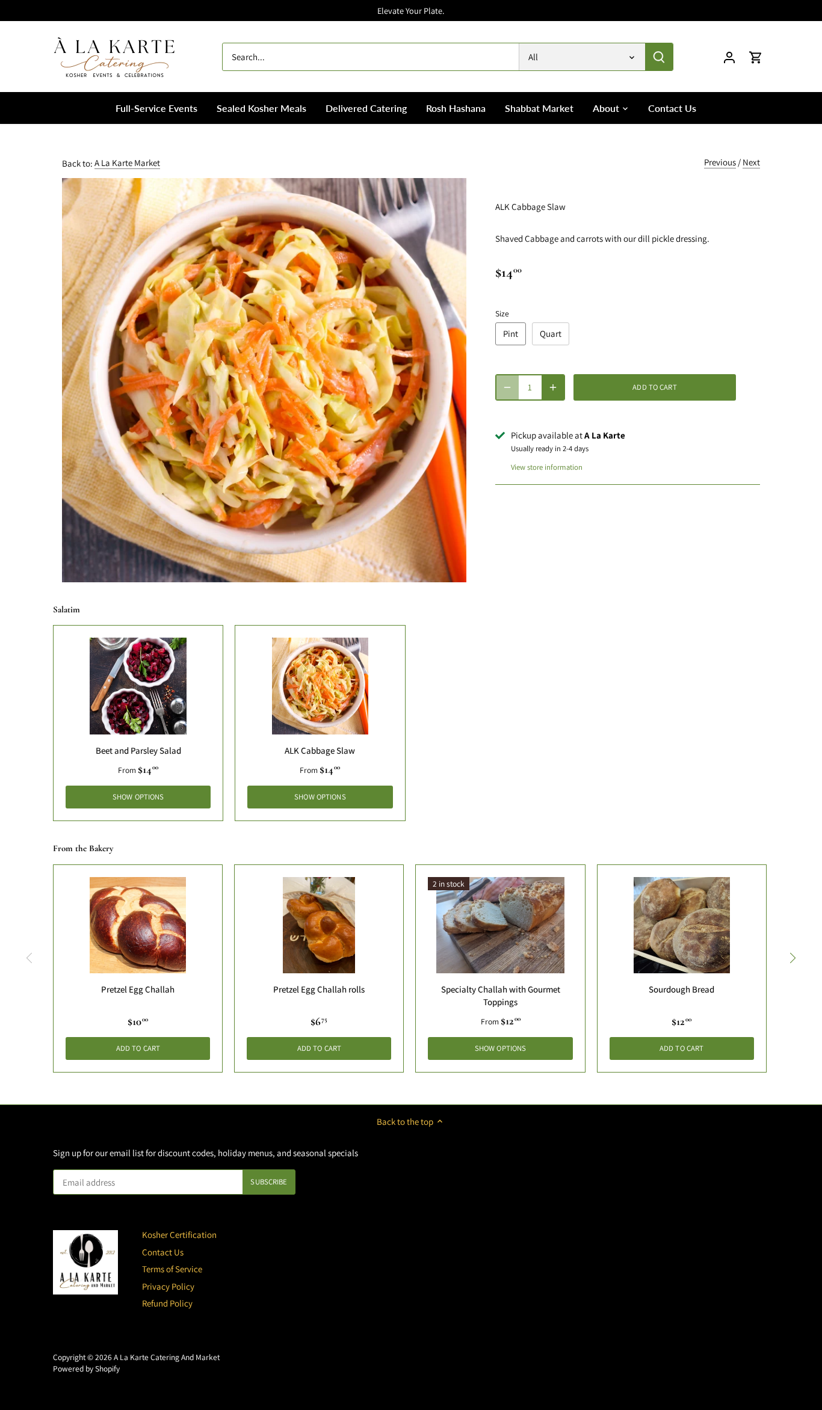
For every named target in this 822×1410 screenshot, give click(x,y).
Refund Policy (167, 1303)
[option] (264, 380)
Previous (720, 162)
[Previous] (29, 958)
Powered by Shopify (86, 1368)
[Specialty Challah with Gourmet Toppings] (500, 925)
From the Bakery (83, 848)
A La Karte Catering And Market (167, 1357)
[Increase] (553, 387)
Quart (550, 333)
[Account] (729, 56)
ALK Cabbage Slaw (320, 750)
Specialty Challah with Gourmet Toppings (500, 996)
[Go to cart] (756, 56)
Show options (138, 797)
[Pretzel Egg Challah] (138, 925)
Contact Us (163, 1252)
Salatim (66, 609)
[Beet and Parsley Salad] (138, 686)
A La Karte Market (127, 162)
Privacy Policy (168, 1286)
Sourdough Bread (681, 989)
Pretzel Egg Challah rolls (319, 989)
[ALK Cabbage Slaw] (319, 686)
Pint (510, 333)
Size (502, 313)
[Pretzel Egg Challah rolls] (319, 925)
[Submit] (659, 56)
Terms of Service (172, 1269)
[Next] (792, 958)
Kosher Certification (179, 1234)
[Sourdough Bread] (682, 925)
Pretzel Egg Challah (138, 989)
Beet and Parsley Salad (138, 750)
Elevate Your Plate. (410, 10)
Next (751, 162)
